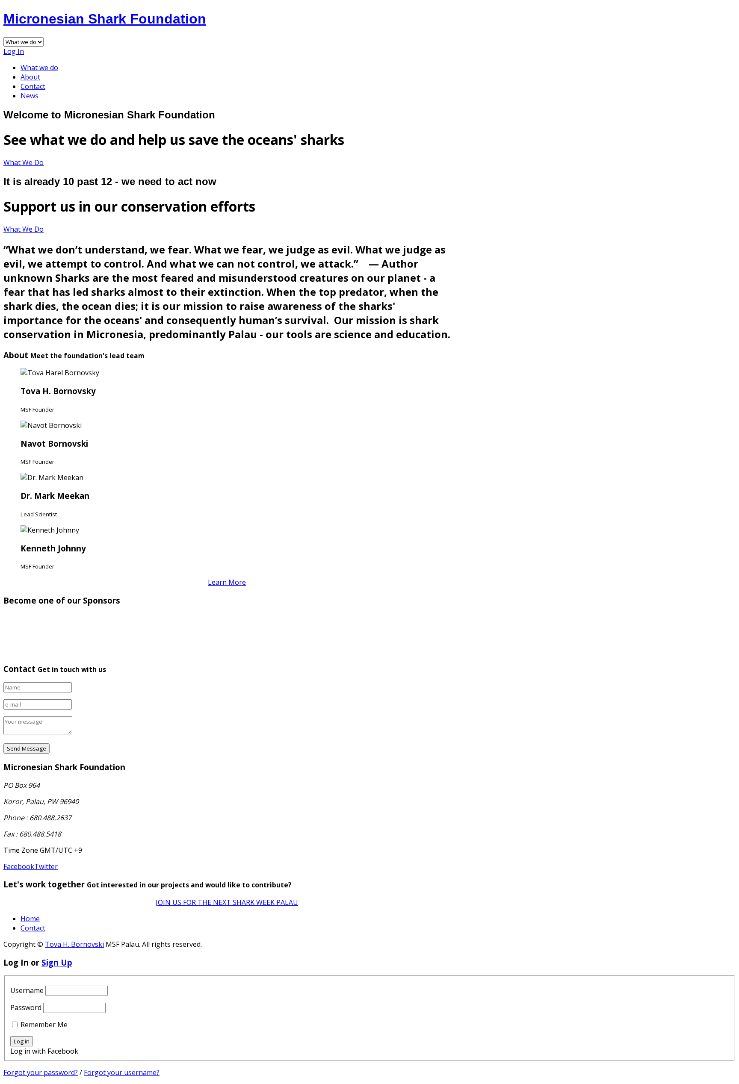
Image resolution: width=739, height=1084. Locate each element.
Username (27, 990)
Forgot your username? (122, 1072)
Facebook (18, 866)
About (30, 77)
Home (30, 918)
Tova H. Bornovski (74, 944)
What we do (39, 67)
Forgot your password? (40, 1072)
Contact (33, 86)
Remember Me (44, 1024)
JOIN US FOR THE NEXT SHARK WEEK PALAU (227, 902)
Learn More (227, 582)
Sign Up (56, 962)
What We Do (23, 162)
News (29, 95)
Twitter (46, 866)
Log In (13, 51)
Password (25, 1007)
